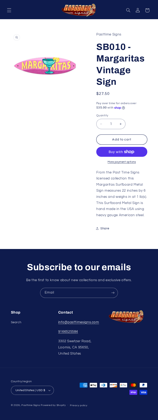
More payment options (122, 162)
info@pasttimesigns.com (78, 322)
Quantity (102, 115)
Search (16, 322)
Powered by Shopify (53, 405)
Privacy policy (78, 405)
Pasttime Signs (30, 405)
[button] (9, 10)
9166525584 (68, 332)
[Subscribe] (113, 293)
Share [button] (104, 228)
